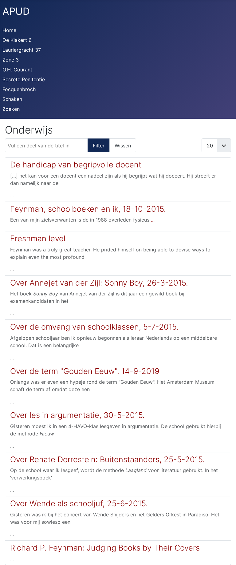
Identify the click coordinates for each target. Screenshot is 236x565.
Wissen (123, 145)
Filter (98, 145)
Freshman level (37, 238)
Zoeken (11, 109)
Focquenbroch (19, 89)
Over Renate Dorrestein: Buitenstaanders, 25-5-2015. (107, 459)
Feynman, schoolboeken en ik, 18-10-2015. (88, 209)
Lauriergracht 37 (21, 50)
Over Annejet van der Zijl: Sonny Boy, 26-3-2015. (99, 282)
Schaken (12, 99)
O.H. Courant (17, 69)
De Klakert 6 (17, 40)
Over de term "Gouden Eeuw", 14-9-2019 (84, 371)
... (153, 220)
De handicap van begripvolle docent (75, 164)
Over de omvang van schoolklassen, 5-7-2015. (94, 326)
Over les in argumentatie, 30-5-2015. (77, 415)
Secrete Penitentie (23, 79)
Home (9, 30)
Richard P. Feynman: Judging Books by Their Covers (105, 547)
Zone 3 (10, 60)
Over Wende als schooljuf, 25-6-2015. (79, 503)
